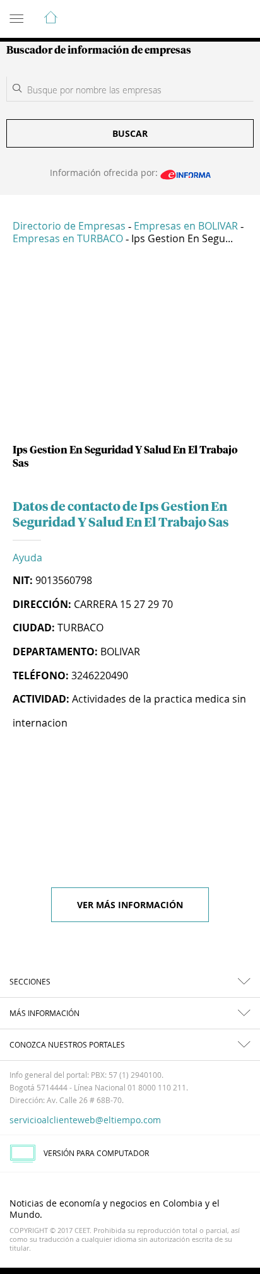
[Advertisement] (130, 349)
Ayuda (27, 557)
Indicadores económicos (212, 19)
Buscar (130, 133)
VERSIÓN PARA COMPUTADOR (96, 1153)
